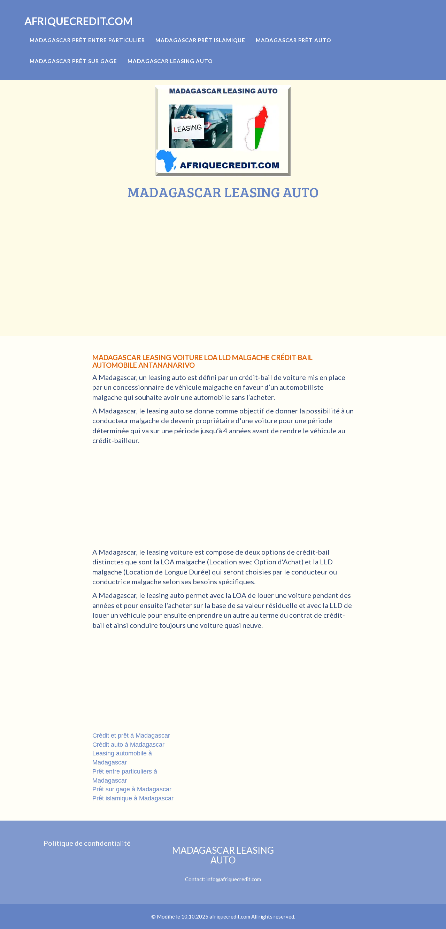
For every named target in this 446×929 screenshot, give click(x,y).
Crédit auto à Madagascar (128, 744)
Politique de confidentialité (87, 843)
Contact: (223, 863)
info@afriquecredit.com (233, 879)
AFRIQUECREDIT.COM (78, 21)
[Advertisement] (223, 252)
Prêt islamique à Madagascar (133, 798)
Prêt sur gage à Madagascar (131, 789)
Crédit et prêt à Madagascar (131, 735)
